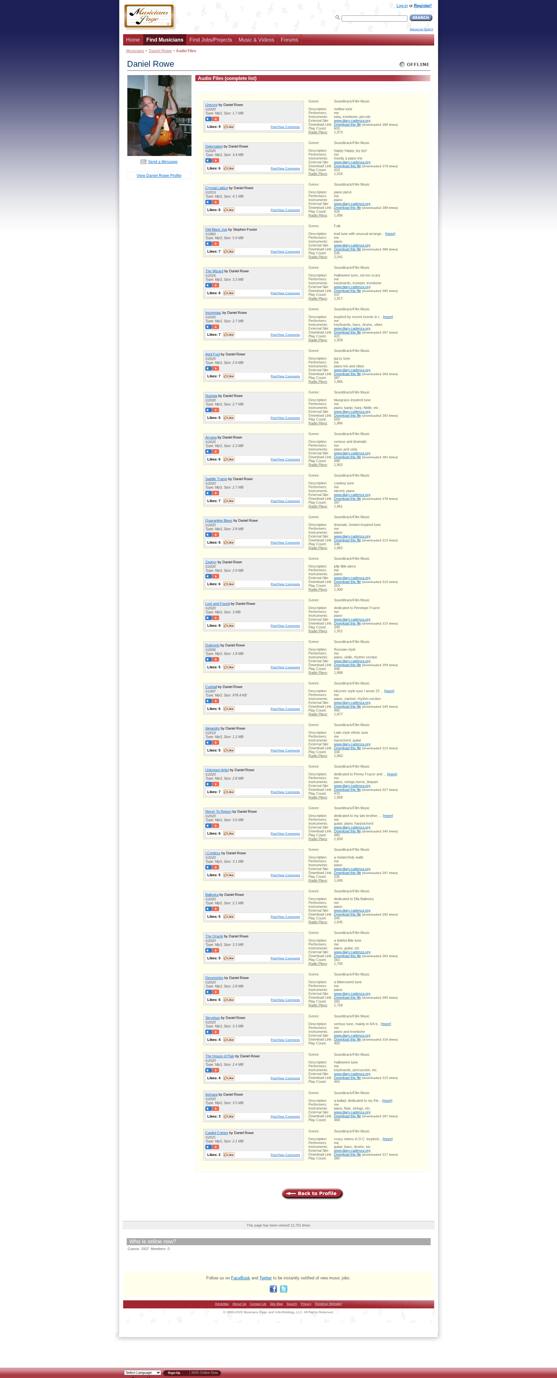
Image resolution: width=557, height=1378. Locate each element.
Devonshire (214, 978)
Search (292, 1303)
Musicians (135, 51)
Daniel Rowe (160, 51)
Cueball (211, 687)
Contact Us (258, 1303)
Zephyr (211, 562)
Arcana (211, 437)
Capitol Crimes (216, 1133)
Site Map (276, 1303)
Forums (289, 40)
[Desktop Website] (328, 1303)
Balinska (212, 895)
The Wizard (214, 271)
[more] (390, 234)
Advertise (222, 1303)
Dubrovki (212, 645)
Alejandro (212, 728)
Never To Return (218, 811)
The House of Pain (219, 1056)
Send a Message (163, 162)
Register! (423, 5)
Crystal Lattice (216, 188)
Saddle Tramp (216, 479)
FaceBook (240, 1278)
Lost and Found (217, 604)
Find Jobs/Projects (211, 40)
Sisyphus (212, 1018)
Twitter (265, 1278)
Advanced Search (421, 29)
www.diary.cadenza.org (352, 120)
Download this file (347, 124)
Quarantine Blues (218, 520)
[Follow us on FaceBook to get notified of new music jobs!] (273, 1291)
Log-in (402, 5)
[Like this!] (228, 127)
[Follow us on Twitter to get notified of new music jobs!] (284, 1291)
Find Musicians (164, 40)
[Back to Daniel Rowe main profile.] (159, 154)
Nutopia (211, 396)
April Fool (212, 354)
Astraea (211, 1094)
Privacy (306, 1303)
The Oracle (214, 936)
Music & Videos (256, 40)
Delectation (214, 146)
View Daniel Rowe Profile (159, 175)
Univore (211, 105)
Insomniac (213, 313)
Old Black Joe (216, 229)
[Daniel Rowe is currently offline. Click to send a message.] (414, 67)
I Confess (212, 853)
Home (133, 40)
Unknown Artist (217, 770)
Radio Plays (317, 132)
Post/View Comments (285, 127)
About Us (239, 1303)
